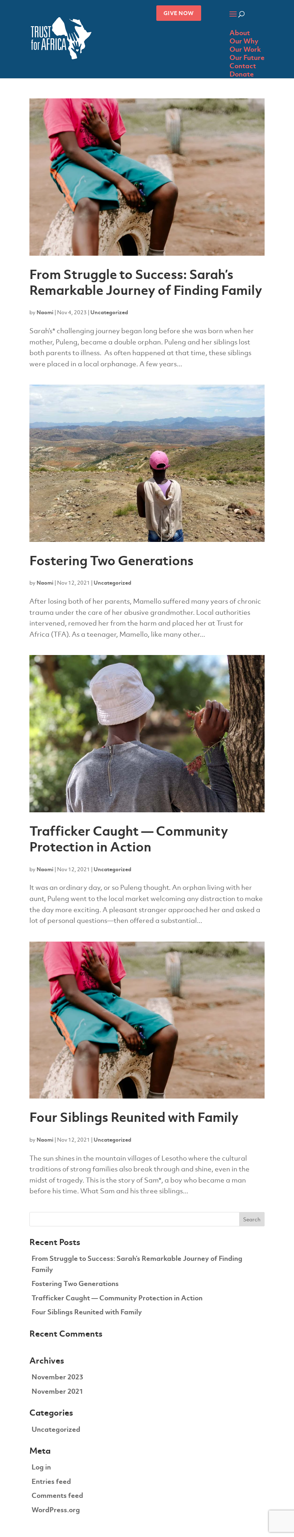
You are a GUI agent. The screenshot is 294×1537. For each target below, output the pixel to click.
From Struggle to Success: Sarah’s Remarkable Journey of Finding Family (145, 282)
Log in (41, 1467)
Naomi (45, 312)
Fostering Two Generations (111, 560)
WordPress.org (56, 1509)
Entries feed (51, 1481)
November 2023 (57, 1377)
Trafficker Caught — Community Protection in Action (128, 838)
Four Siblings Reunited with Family (133, 1117)
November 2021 (57, 1391)
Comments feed (57, 1495)
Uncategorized (109, 312)
